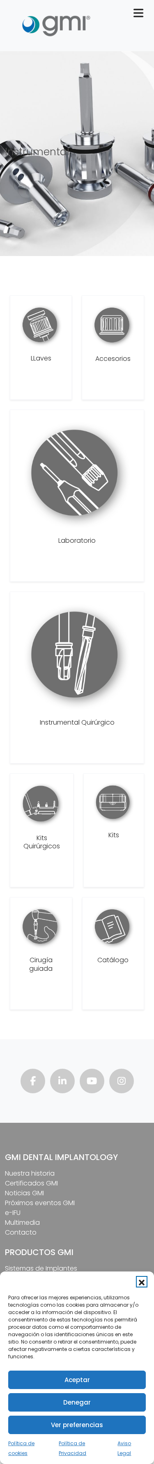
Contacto (21, 1232)
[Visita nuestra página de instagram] (121, 1082)
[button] (142, 1282)
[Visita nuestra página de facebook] (33, 1082)
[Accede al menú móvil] (141, 15)
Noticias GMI (24, 1193)
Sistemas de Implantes (41, 1268)
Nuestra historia (30, 1173)
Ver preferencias (77, 1425)
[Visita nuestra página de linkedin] (62, 1082)
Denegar (77, 1402)
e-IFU (13, 1212)
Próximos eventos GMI (40, 1203)
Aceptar (77, 1380)
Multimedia (22, 1222)
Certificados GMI (31, 1183)
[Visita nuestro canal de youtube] (92, 1082)
